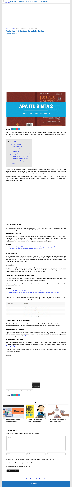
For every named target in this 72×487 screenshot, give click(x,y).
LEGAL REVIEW (21, 1)
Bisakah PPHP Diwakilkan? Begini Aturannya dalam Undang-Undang (26, 291)
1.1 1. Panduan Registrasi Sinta (17, 146)
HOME (11, 1)
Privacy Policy (39, 478)
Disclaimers (32, 478)
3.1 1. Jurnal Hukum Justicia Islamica (19, 158)
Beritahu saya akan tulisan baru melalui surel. (19, 466)
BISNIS (15, 1)
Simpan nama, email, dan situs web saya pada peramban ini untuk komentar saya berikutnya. (31, 459)
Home (7, 28)
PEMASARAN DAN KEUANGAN (32, 1)
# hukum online (16, 390)
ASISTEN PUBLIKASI (44, 1)
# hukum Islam (9, 390)
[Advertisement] (36, 15)
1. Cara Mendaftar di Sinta (14, 144)
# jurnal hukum (29, 390)
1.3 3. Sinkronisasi (14, 151)
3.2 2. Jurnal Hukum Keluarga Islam (18, 161)
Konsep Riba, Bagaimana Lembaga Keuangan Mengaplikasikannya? (25, 248)
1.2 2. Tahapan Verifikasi (16, 149)
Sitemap (28, 478)
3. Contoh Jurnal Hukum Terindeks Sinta (18, 156)
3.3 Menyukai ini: (14, 163)
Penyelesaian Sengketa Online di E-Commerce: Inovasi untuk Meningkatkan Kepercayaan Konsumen (34, 247)
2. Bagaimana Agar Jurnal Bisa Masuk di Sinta (19, 154)
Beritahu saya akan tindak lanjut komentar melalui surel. (22, 463)
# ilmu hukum (22, 390)
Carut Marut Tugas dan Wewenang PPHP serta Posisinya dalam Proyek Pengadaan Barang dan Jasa (34, 292)
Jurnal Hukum (12, 28)
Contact (44, 478)
